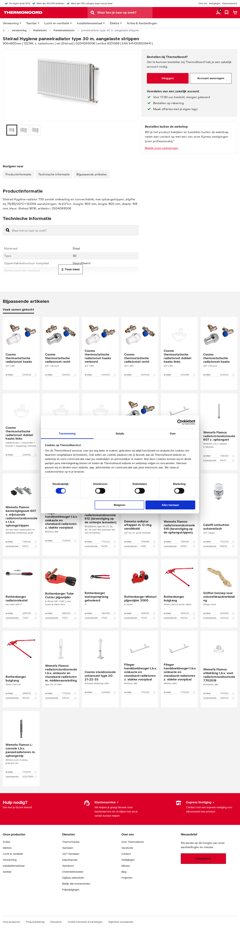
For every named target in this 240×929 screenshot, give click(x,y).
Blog (123, 871)
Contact (126, 853)
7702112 (105, 542)
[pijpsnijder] (60, 588)
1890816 (26, 693)
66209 (104, 546)
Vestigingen (214, 3)
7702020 (66, 693)
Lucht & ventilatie (13, 853)
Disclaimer (56, 922)
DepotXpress (69, 859)
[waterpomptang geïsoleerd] (100, 588)
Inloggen (168, 78)
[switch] (100, 491)
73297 (25, 618)
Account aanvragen (210, 78)
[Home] (4, 30)
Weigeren (119, 504)
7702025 (66, 540)
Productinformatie (18, 174)
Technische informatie (54, 174)
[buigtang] (179, 588)
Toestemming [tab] (67, 433)
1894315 (184, 613)
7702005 (26, 772)
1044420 (105, 375)
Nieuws (125, 865)
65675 (25, 546)
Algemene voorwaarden (120, 922)
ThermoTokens (70, 841)
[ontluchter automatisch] (218, 509)
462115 (26, 698)
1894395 (105, 613)
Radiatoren (40, 30)
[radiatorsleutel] (21, 588)
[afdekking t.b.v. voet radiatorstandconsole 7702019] (218, 664)
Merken (7, 847)
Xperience (68, 865)
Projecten (126, 877)
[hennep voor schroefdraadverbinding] (218, 588)
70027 (65, 618)
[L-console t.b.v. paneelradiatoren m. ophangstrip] (21, 743)
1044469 (105, 692)
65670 (223, 460)
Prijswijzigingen (70, 889)
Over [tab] (173, 433)
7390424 (224, 456)
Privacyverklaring (35, 922)
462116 (184, 618)
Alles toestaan (170, 504)
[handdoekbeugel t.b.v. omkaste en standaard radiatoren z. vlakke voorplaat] (139, 664)
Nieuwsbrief (203, 858)
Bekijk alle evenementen (76, 883)
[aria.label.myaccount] (218, 13)
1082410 (224, 698)
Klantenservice (229, 3)
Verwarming (19, 30)
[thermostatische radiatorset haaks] (21, 348)
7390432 (26, 542)
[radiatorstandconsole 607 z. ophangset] (218, 426)
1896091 (145, 613)
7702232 (224, 542)
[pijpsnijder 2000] (139, 588)
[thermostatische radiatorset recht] (60, 348)
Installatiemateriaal (13, 865)
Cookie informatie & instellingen (85, 922)
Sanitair (7, 871)
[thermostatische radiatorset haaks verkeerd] (100, 348)
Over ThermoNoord (132, 841)
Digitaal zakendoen (73, 877)
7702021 (224, 693)
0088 (143, 546)
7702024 (184, 692)
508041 (223, 546)
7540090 (145, 542)
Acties (6, 841)
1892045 (26, 613)
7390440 (184, 542)
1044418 (145, 375)
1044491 (26, 455)
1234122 (224, 618)
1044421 (66, 375)
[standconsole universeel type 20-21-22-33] (100, 664)
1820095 (224, 613)
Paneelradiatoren (64, 30)
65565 (183, 546)
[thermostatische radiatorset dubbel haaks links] (179, 348)
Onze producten (11, 922)
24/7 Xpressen (70, 853)
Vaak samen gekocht (18, 309)
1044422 (224, 375)
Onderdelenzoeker (72, 871)
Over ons (202, 3)
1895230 (66, 613)
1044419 (26, 375)
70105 (144, 618)
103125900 (27, 776)
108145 (65, 698)
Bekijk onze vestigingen (162, 148)
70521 (104, 618)
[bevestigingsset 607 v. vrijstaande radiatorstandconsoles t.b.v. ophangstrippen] (21, 509)
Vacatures (127, 847)
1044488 (184, 375)
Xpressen (67, 847)
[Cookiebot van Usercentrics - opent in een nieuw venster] (179, 422)
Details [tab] (120, 433)
